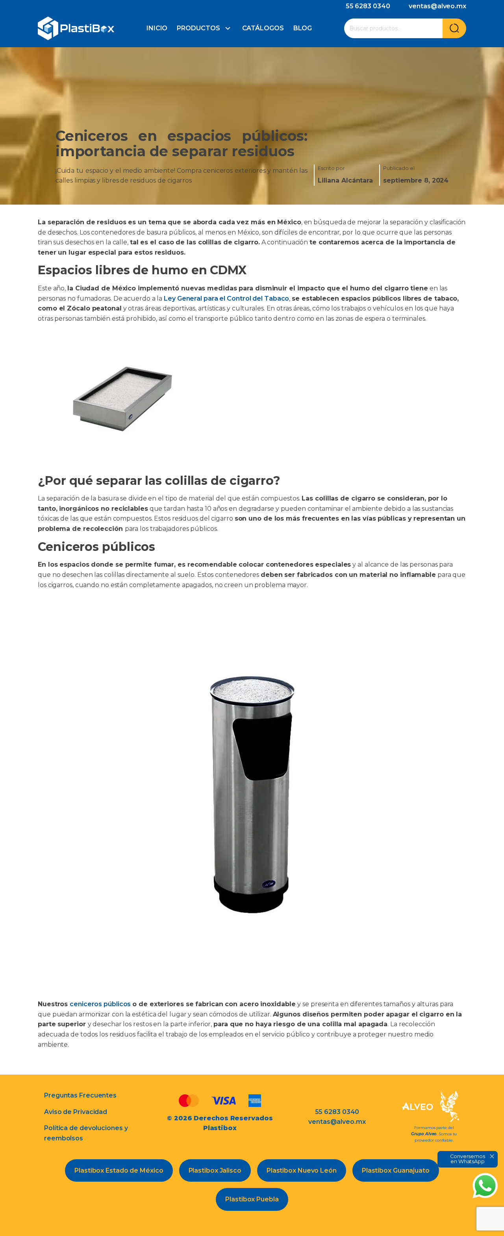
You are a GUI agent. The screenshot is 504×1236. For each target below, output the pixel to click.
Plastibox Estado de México (118, 1170)
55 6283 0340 (368, 6)
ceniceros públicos (101, 1004)
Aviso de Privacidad (75, 1112)
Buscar (454, 28)
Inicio (156, 28)
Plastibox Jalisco (215, 1170)
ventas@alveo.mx (437, 6)
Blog (302, 28)
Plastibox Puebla (251, 1199)
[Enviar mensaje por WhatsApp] (485, 1185)
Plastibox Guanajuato (396, 1170)
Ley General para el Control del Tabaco (225, 298)
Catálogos (263, 28)
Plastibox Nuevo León (302, 1170)
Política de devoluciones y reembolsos (86, 1133)
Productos (198, 28)
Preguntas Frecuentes (80, 1095)
